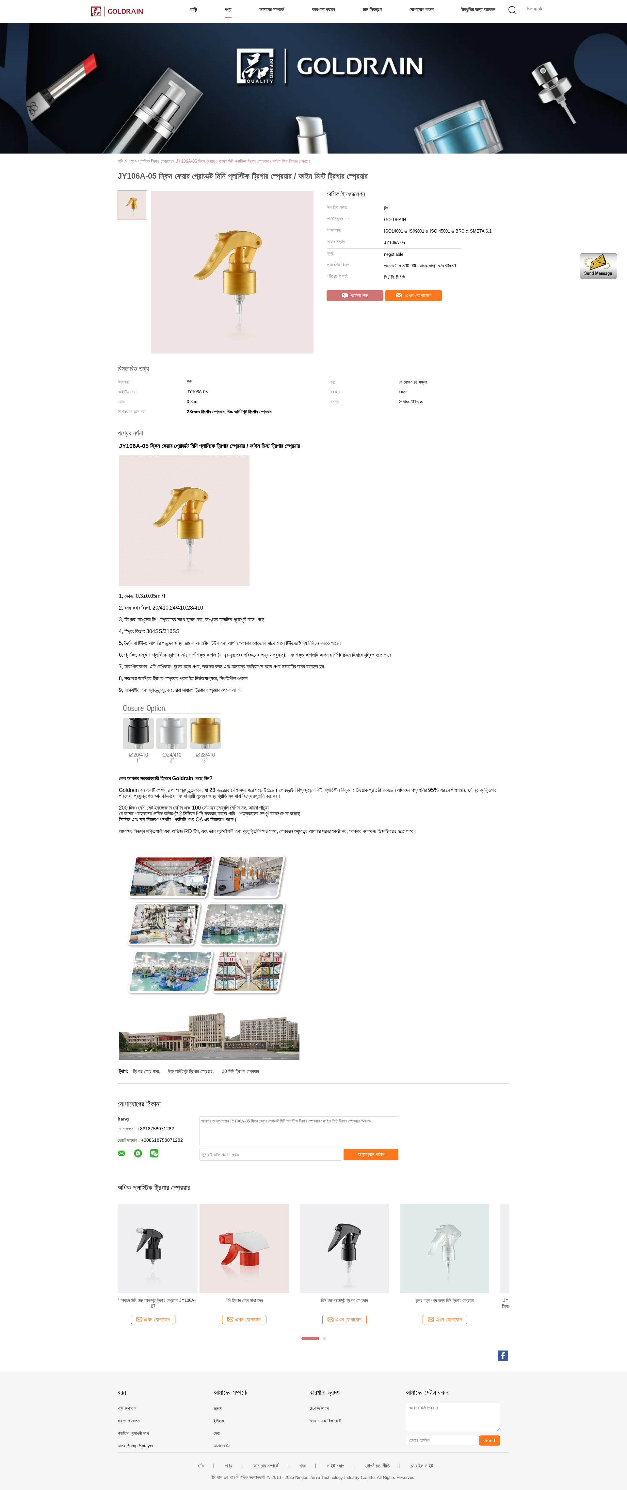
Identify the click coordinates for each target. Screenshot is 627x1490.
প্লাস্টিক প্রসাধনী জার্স (133, 1433)
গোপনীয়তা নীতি (377, 1466)
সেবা (217, 1433)
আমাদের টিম (222, 1445)
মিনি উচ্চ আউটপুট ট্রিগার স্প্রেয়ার (262, 1300)
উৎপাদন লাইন (319, 1408)
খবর (302, 1466)
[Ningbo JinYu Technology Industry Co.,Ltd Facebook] (503, 1356)
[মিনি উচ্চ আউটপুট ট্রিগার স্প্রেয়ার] (262, 1248)
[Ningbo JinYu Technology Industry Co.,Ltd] (117, 11)
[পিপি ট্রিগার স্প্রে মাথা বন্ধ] (162, 1248)
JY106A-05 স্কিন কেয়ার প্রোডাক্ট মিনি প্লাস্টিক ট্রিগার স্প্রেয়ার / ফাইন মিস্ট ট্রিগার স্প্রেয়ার (243, 161)
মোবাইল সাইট (422, 1466)
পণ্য (228, 9)
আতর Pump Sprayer (135, 1445)
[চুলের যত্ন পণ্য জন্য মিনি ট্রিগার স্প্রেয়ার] (362, 1248)
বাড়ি (193, 9)
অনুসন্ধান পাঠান (371, 1154)
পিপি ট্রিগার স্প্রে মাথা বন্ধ (162, 1300)
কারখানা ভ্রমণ (323, 9)
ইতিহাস (219, 1420)
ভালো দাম (358, 295)
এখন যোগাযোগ (417, 295)
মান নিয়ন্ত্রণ (372, 9)
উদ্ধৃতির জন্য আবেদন (478, 9)
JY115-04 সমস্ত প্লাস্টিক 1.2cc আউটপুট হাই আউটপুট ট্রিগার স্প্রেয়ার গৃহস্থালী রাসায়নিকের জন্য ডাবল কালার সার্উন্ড (463, 1303)
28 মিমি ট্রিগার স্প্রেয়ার (240, 1071)
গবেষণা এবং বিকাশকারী (325, 1420)
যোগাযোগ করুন (422, 9)
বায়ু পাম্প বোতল (129, 1420)
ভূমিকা (218, 1408)
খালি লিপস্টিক (127, 1408)
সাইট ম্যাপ (335, 1466)
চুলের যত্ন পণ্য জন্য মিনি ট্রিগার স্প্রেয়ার (362, 1300)
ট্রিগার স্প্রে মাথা (146, 1071)
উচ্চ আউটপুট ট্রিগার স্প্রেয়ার (190, 1071)
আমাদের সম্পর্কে (271, 9)
